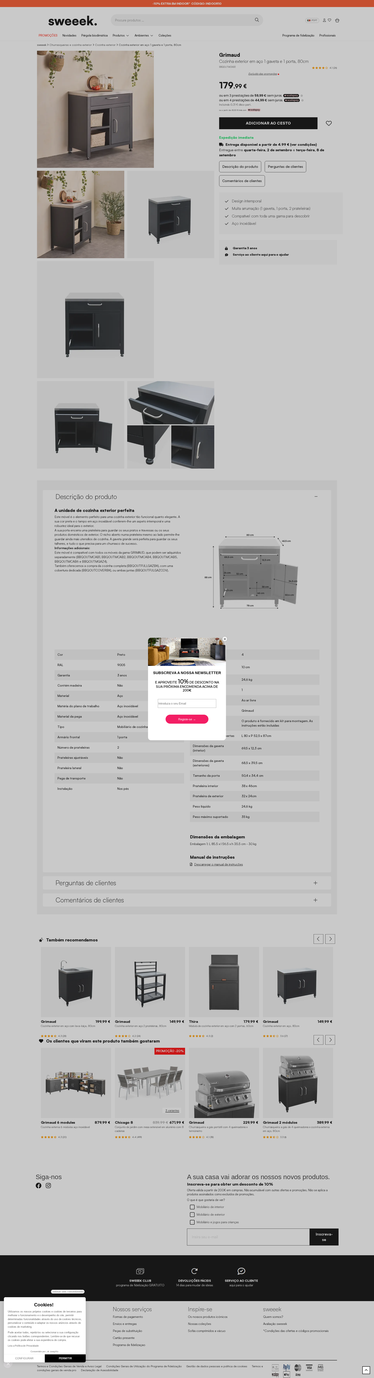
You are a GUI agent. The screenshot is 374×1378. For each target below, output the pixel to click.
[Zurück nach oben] (366, 1370)
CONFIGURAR (24, 1358)
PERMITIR (65, 1358)
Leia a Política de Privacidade (23, 1345)
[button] (8, 1363)
